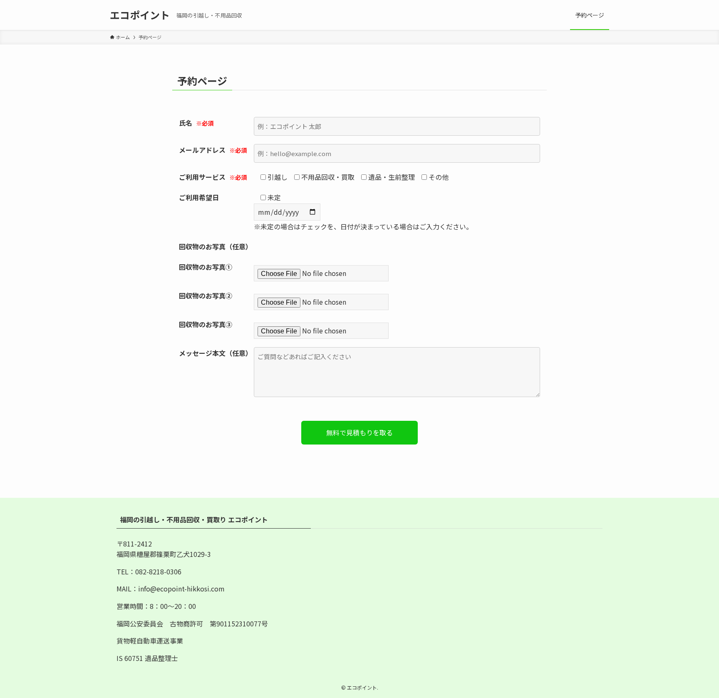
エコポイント (140, 15)
